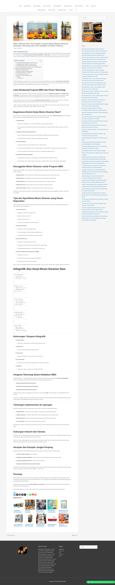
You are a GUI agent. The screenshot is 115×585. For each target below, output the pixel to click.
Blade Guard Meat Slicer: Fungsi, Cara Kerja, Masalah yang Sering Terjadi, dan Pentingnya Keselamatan (47, 565)
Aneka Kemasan (62, 10)
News (87, 6)
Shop (60, 555)
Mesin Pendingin (79, 6)
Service (71, 10)
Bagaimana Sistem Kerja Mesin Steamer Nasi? (26, 64)
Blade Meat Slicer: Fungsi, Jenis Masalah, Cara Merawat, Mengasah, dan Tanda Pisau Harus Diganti (46, 570)
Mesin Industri (51, 10)
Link (60, 552)
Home (20, 6)
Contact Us (93, 6)
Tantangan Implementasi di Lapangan (24, 72)
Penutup (18, 76)
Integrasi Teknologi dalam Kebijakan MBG (25, 71)
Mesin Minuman (68, 6)
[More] (35, 495)
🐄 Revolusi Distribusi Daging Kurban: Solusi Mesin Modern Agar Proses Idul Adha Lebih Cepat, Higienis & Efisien (94, 195)
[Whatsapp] (30, 495)
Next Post (75, 535)
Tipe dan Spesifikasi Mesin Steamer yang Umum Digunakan (29, 67)
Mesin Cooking (46, 6)
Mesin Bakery (27, 6)
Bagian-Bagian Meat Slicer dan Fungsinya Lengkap (94, 150)
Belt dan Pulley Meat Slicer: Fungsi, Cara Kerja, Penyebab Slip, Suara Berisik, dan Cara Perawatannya (46, 551)
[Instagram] (33, 495)
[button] (76, 10)
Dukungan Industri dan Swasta (23, 73)
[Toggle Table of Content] (39, 61)
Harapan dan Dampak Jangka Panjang (24, 75)
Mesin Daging (37, 6)
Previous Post (11, 535)
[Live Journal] (27, 495)
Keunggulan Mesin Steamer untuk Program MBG (27, 65)
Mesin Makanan (57, 6)
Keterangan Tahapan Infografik (22, 69)
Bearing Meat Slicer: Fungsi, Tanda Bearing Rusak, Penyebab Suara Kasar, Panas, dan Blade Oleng (46, 556)
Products (61, 554)
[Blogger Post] (20, 495)
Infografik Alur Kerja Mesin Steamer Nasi (23, 68)
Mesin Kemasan (41, 10)
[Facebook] (14, 495)
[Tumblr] (22, 495)
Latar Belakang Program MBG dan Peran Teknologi (27, 62)
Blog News (61, 549)
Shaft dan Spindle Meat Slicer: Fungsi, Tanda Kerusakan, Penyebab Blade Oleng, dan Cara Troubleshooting (47, 560)
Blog (15, 48)
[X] (17, 495)
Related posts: (21, 78)
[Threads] (25, 495)
